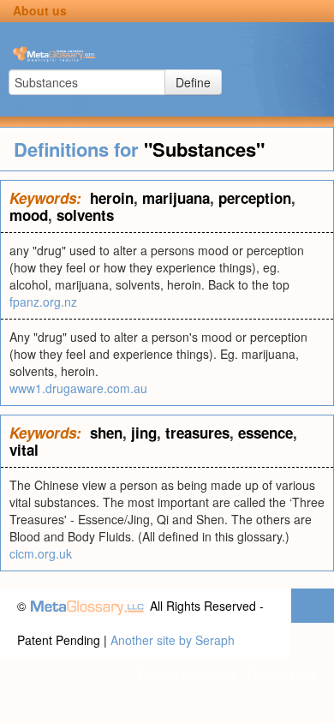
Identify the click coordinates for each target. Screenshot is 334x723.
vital (24, 449)
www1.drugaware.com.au (78, 388)
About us (40, 10)
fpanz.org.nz (43, 301)
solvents (85, 215)
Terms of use (281, 674)
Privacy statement (187, 674)
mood (28, 215)
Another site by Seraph (172, 639)
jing (144, 432)
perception (254, 198)
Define (193, 82)
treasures (197, 432)
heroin (112, 198)
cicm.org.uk (40, 553)
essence (265, 432)
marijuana (176, 198)
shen (106, 432)
